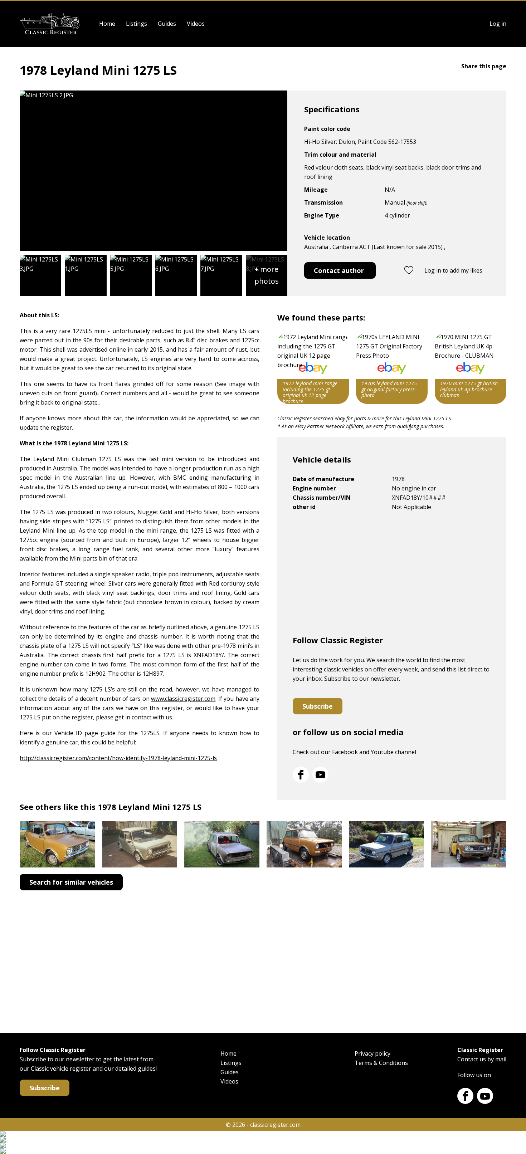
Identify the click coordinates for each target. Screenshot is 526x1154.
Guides (167, 24)
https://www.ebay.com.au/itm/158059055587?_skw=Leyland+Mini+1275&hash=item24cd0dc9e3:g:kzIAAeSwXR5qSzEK (313, 368)
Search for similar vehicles (71, 882)
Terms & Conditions (381, 1063)
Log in (498, 24)
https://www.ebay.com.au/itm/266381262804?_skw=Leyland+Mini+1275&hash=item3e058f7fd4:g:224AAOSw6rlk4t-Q (470, 368)
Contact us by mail (481, 1059)
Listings (136, 24)
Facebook (301, 775)
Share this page (483, 66)
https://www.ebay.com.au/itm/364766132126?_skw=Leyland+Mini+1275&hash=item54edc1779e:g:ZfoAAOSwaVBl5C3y (392, 368)
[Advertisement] (392, 576)
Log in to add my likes (453, 270)
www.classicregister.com (183, 699)
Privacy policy (372, 1053)
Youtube (320, 775)
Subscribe (317, 706)
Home (107, 24)
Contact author (339, 270)
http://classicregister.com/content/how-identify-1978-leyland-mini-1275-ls (118, 758)
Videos (196, 24)
